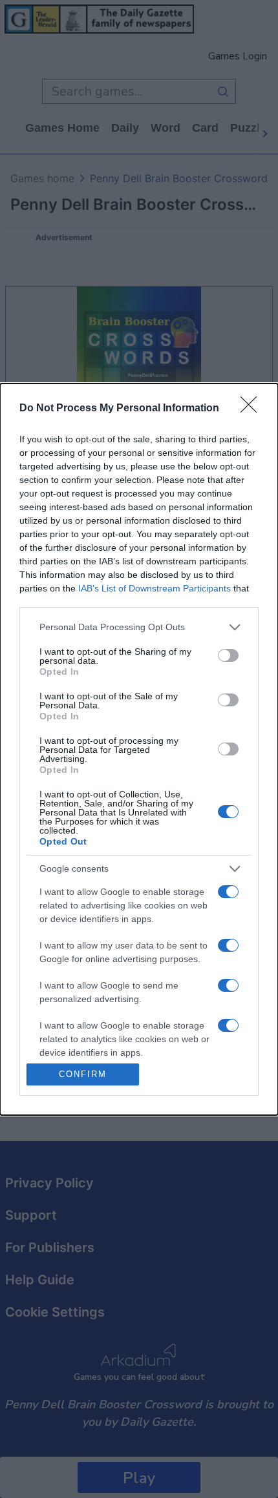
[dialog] (139, 749)
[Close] (253, 408)
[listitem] (139, 627)
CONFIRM (83, 1074)
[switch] (228, 655)
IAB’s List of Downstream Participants (154, 588)
